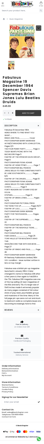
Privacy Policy (7, 392)
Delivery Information (10, 368)
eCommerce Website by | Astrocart (22, 437)
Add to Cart (28, 113)
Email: (15, 412)
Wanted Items (8, 385)
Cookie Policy (7, 389)
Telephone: (12, 414)
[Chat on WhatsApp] (39, 439)
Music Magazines (16, 19)
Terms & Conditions (10, 387)
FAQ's (4, 373)
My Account (7, 375)
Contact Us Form (9, 417)
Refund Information (10, 371)
